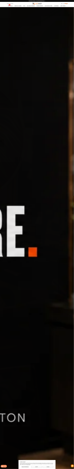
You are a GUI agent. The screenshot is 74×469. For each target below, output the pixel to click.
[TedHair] (37, 4)
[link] (10, 6)
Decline (48, 466)
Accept (36, 466)
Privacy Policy (28, 464)
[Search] (61, 3)
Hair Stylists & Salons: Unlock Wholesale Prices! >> (37, 0)
